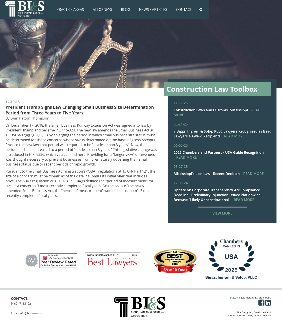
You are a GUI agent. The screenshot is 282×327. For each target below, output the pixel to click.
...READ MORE (233, 136)
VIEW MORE (222, 213)
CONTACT (184, 9)
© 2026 (234, 297)
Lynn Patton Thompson (29, 118)
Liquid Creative (262, 315)
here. (82, 154)
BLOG (125, 9)
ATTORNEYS (102, 9)
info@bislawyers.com (33, 313)
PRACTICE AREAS (70, 9)
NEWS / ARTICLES (153, 9)
